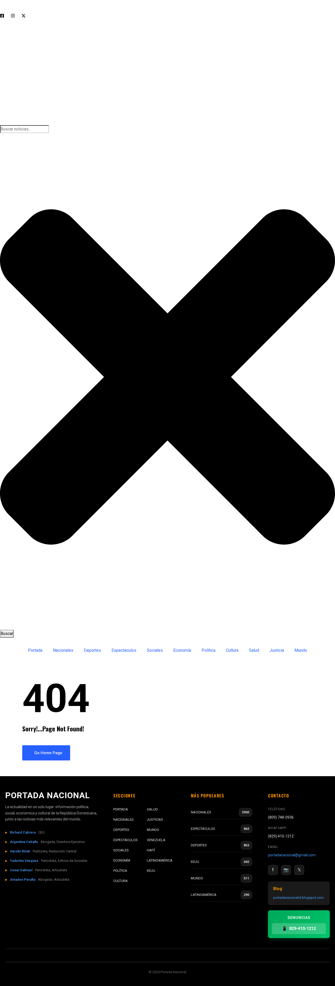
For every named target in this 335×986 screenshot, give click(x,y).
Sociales (155, 650)
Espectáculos (123, 650)
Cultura (232, 650)
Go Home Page (47, 753)
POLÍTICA (120, 871)
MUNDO (153, 830)
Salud (254, 650)
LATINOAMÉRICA (159, 860)
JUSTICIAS (155, 819)
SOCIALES (121, 850)
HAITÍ (151, 850)
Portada (35, 650)
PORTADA (120, 809)
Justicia (277, 650)
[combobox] (24, 129)
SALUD (152, 809)
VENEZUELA (156, 840)
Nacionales (63, 650)
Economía (182, 650)
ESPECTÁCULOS (125, 840)
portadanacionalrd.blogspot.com (298, 898)
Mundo (300, 650)
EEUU (151, 871)
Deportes (92, 650)
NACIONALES (123, 819)
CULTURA (120, 881)
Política (208, 650)
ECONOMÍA (121, 860)
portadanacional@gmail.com (292, 855)
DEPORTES (121, 830)
